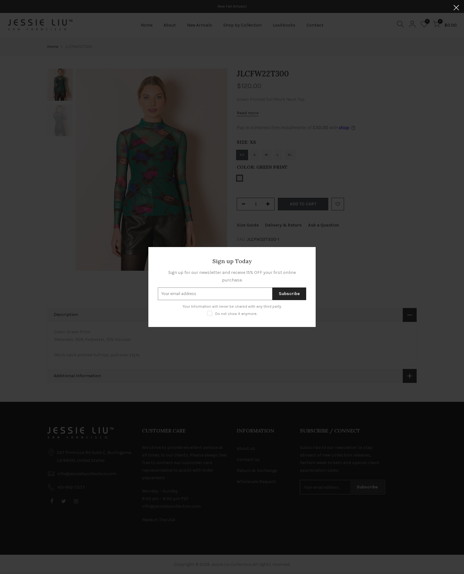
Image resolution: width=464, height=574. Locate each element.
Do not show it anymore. (236, 313)
